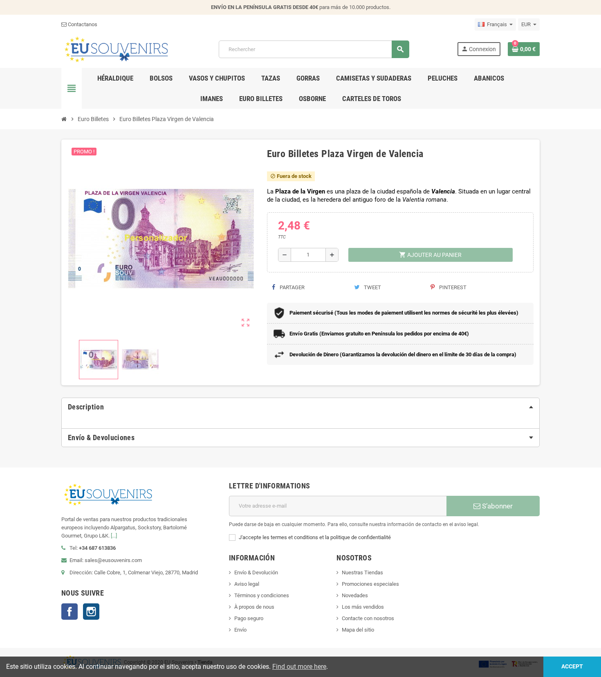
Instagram (91, 611)
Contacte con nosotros (368, 618)
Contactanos (82, 24)
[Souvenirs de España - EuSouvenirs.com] (116, 49)
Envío (240, 630)
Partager (291, 287)
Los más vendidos (363, 607)
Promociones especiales (370, 584)
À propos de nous (254, 607)
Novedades (355, 595)
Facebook (69, 611)
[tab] (300, 407)
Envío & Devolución (256, 572)
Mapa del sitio (358, 630)
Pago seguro (248, 618)
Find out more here (299, 666)
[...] (114, 536)
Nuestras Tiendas (362, 572)
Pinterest (452, 287)
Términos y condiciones (261, 595)
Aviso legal (246, 584)
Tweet (372, 287)
